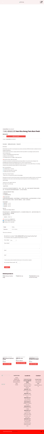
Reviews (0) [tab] (18, 144)
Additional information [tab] (12, 144)
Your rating (6, 240)
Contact (16, 384)
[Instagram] (43, 431)
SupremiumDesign (14, 431)
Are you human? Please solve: (9, 262)
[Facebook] (41, 431)
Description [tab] (5, 144)
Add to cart (16, 136)
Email (5, 255)
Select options (21, 362)
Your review (7, 243)
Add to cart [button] (7, 363)
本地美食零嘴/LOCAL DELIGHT (8, 129)
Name (5, 250)
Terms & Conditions (16, 380)
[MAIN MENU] (3, 2)
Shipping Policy (16, 379)
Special (16, 377)
